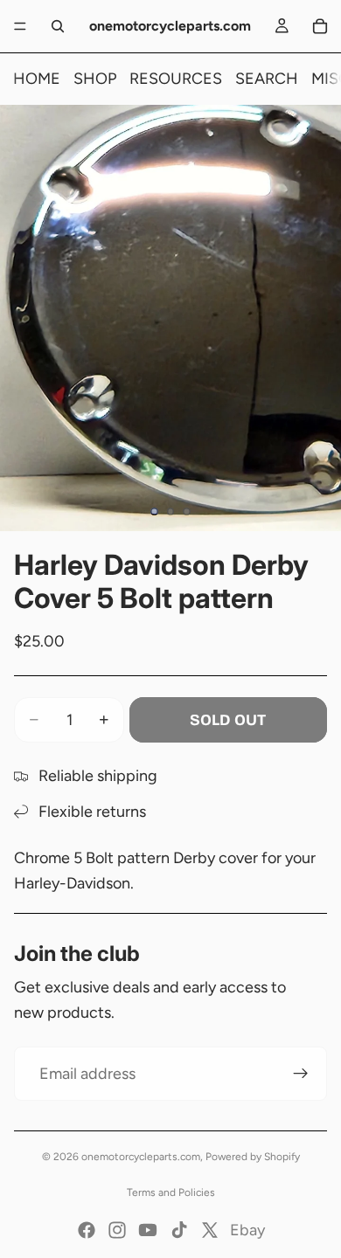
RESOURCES (175, 78)
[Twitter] (209, 1230)
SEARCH (266, 78)
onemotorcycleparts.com (140, 1157)
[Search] (57, 26)
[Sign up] (300, 1073)
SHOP (94, 78)
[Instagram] (117, 1230)
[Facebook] (86, 1230)
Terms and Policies (171, 1192)
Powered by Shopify (252, 1157)
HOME (36, 78)
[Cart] (320, 26)
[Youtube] (147, 1230)
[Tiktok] (179, 1230)
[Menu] (20, 26)
